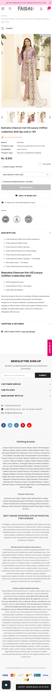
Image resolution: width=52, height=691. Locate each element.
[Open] (6, 685)
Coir (30, 453)
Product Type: (7, 153)
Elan (23, 455)
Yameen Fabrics (8, 484)
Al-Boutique (43, 447)
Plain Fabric (39, 506)
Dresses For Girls (41, 501)
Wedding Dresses (17, 501)
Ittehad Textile (23, 609)
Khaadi (22, 599)
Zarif (21, 487)
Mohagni (5, 469)
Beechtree (13, 601)
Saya (25, 482)
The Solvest (41, 668)
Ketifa (46, 461)
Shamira (18, 482)
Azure (23, 447)
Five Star (18, 458)
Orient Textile (13, 599)
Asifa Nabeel (34, 450)
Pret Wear (30, 501)
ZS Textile (28, 487)
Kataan (40, 461)
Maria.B (23, 466)
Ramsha (20, 142)
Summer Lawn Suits (12, 498)
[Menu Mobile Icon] (2, 8)
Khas (5, 463)
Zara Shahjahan (42, 484)
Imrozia (43, 458)
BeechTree (14, 453)
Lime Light (30, 596)
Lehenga (31, 503)
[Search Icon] (10, 8)
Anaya (17, 447)
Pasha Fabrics (23, 471)
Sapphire (7, 479)
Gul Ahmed (42, 601)
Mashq (45, 463)
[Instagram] (16, 425)
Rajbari (13, 474)
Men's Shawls (14, 506)
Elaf (39, 455)
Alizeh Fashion (22, 450)
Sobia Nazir (43, 479)
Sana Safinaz (31, 476)
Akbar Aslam (32, 447)
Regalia (6, 474)
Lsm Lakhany (13, 463)
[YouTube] (29, 425)
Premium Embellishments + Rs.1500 (18, 182)
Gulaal (26, 458)
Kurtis (5, 503)
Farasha (45, 455)
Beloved (24, 453)
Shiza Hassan (32, 479)
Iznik (48, 458)
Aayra (5, 447)
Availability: (6, 149)
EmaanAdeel (31, 455)
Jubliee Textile (30, 461)
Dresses (23, 503)
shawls (24, 646)
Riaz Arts (11, 476)
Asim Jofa (45, 450)
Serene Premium (19, 479)
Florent (4, 458)
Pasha (39, 609)
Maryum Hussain (41, 466)
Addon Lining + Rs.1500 (13, 167)
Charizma (45, 453)
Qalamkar (45, 471)
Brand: (4, 142)
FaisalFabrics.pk (18, 668)
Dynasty (17, 455)
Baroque (5, 453)
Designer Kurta (28, 506)
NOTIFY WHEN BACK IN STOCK (33, 687)
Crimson (36, 453)
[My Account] (41, 8)
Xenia (46, 482)
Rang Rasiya (37, 474)
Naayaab (14, 469)
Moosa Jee (7, 466)
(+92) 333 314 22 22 (12, 405)
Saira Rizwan (8, 482)
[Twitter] (10, 425)
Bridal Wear (37, 498)
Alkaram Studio (9, 450)
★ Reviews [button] (49, 347)
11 (5, 202)
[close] (50, 3)
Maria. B (29, 599)
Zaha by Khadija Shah (13, 607)
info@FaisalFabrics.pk (13, 413)
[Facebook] (3, 425)
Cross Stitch (7, 455)
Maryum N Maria (35, 463)
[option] (26, 71)
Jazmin (6, 461)
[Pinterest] (23, 425)
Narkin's (22, 469)
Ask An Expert (28, 332)
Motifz (29, 466)
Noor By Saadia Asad (35, 469)
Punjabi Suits (14, 503)
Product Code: (7, 146)
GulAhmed (34, 458)
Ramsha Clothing (24, 474)
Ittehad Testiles (17, 461)
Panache (12, 471)
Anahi (11, 447)
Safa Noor (20, 476)
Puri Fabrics (34, 471)
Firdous (11, 458)
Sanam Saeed (43, 476)
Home (3, 16)
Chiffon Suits (26, 498)
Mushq (16, 466)
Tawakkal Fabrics (35, 482)
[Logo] (26, 9)
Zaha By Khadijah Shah (25, 484)
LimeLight (23, 463)
